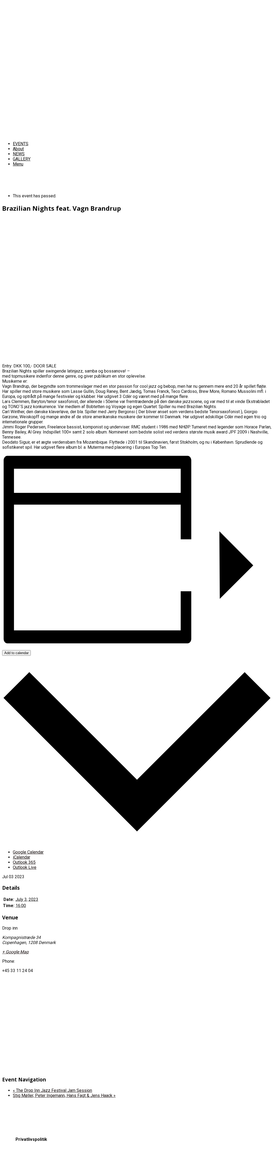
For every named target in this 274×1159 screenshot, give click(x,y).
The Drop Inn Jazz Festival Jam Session (52, 1090)
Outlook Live (24, 867)
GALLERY (22, 159)
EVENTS (20, 143)
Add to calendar (16, 653)
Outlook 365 (24, 862)
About (18, 148)
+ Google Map (15, 951)
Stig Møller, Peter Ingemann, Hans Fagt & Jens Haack (64, 1095)
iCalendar (21, 857)
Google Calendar (28, 852)
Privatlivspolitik (31, 1139)
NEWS (19, 153)
